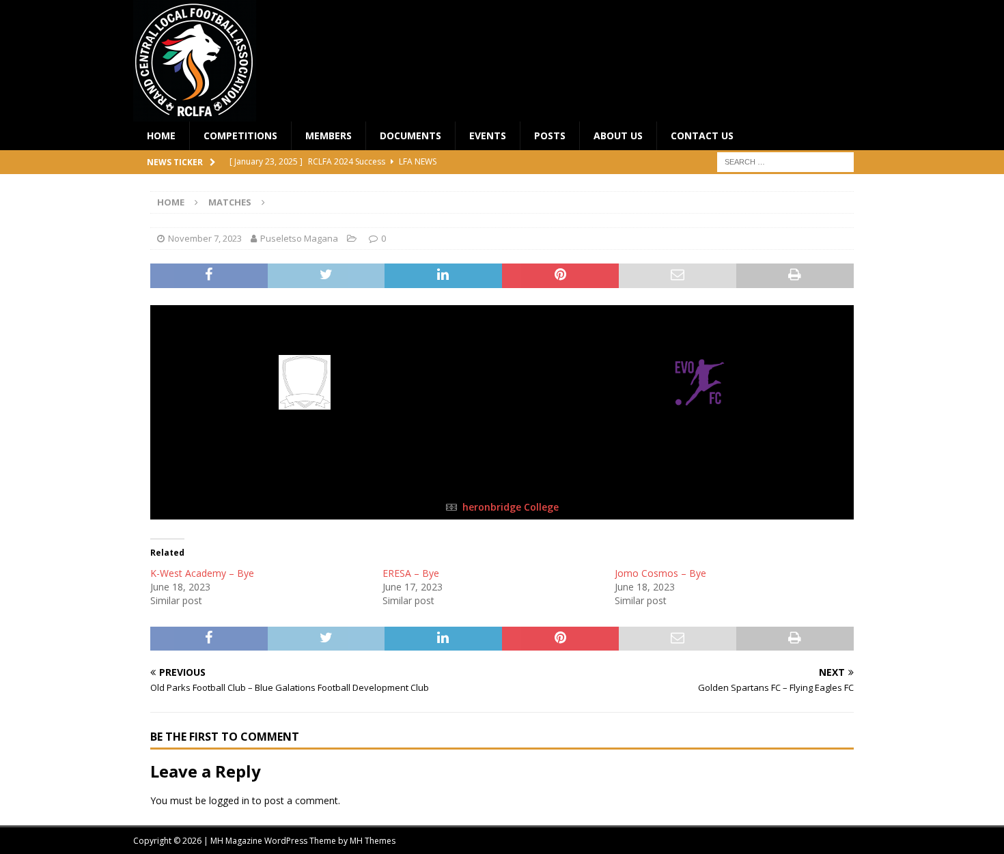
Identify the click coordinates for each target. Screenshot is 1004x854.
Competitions (240, 135)
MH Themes (372, 840)
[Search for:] (785, 161)
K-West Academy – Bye (202, 573)
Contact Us (702, 135)
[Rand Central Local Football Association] (194, 113)
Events (487, 135)
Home (161, 135)
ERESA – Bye (410, 573)
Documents (410, 135)
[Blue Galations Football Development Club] (305, 407)
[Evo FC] (699, 407)
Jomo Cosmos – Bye (660, 573)
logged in (229, 800)
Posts (550, 135)
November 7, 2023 (205, 238)
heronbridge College (510, 506)
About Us (618, 135)
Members (328, 135)
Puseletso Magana (299, 238)
